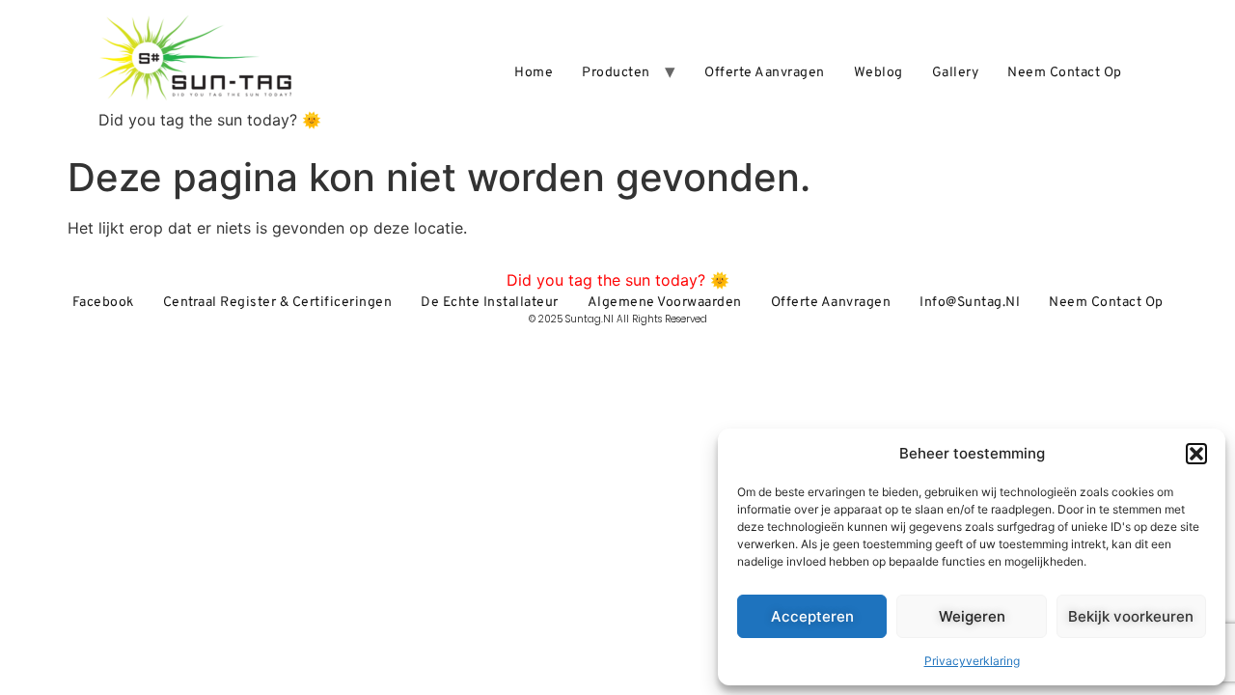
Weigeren (972, 616)
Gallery (955, 73)
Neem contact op (1064, 73)
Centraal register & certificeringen (278, 302)
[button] (1196, 453)
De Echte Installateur (490, 302)
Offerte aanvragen (764, 73)
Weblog (878, 73)
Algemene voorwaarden (665, 302)
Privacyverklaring (972, 660)
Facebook (103, 302)
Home (533, 73)
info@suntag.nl (969, 302)
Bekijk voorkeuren (1131, 616)
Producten (616, 73)
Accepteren (812, 616)
